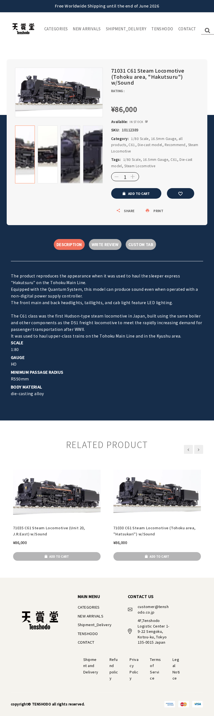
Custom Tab (140, 244)
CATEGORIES (56, 28)
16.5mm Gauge (163, 138)
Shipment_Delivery (126, 28)
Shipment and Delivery (90, 666)
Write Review (105, 244)
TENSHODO (162, 28)
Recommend (175, 144)
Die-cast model (150, 144)
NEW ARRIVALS (87, 28)
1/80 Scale (139, 138)
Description (69, 244)
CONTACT (187, 28)
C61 (131, 144)
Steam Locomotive (139, 165)
